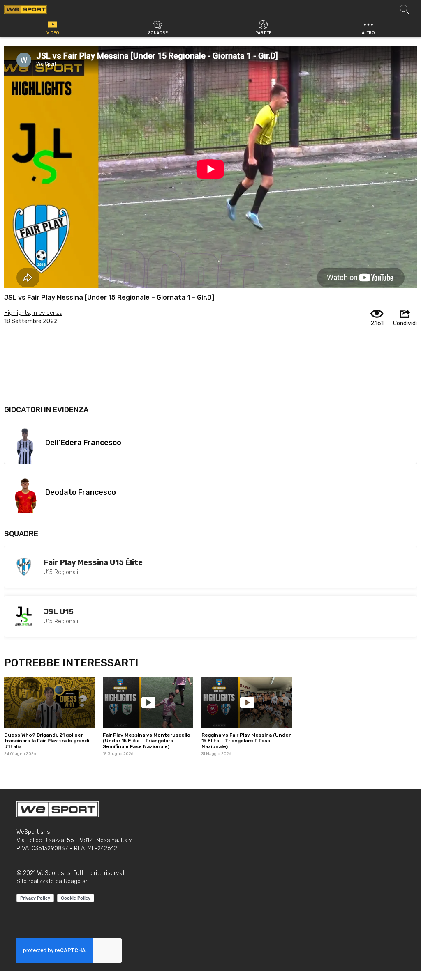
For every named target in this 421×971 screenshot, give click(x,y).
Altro (368, 32)
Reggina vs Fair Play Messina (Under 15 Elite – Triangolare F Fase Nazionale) (246, 740)
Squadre (158, 32)
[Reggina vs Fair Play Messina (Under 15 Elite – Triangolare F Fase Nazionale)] (246, 702)
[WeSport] (25, 9)
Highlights (17, 313)
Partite (263, 32)
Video (52, 32)
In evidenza (47, 313)
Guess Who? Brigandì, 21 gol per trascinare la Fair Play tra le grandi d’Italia (46, 740)
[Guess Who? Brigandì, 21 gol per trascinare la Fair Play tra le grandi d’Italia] (49, 702)
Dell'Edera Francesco (83, 442)
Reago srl (76, 881)
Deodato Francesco (80, 492)
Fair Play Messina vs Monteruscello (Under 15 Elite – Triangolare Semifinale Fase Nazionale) (146, 740)
